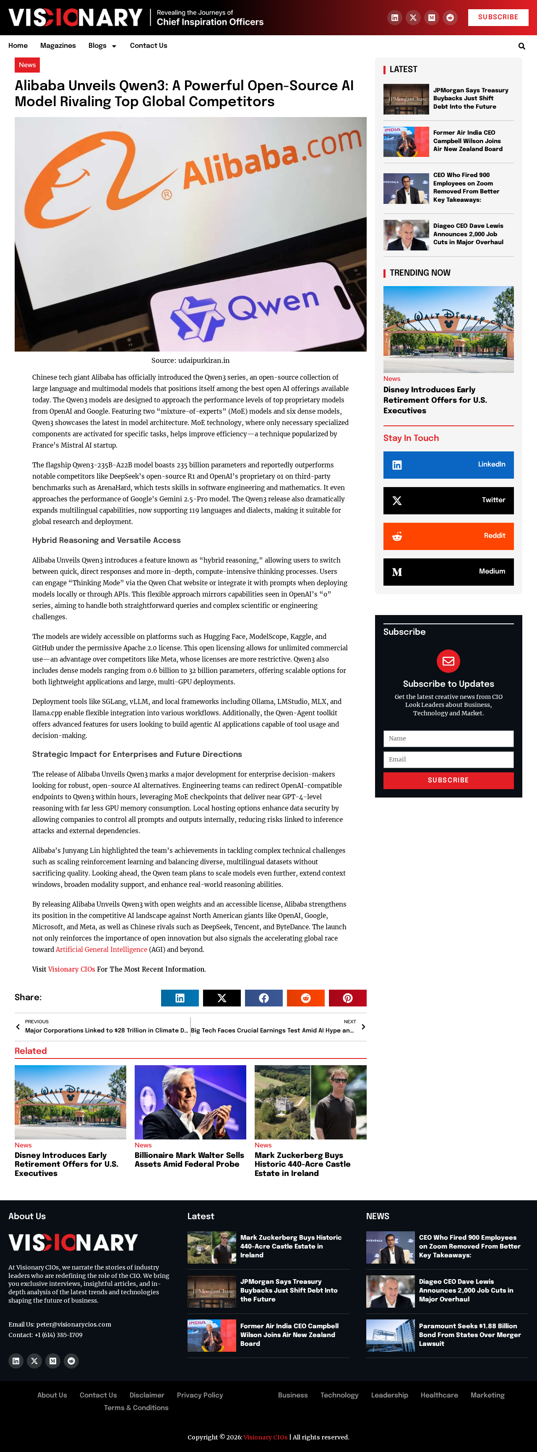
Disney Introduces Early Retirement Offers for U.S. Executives (66, 1165)
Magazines (58, 46)
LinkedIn (492, 464)
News (27, 64)
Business (293, 1395)
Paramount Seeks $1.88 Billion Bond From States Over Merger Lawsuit (470, 1335)
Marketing (488, 1395)
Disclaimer (147, 1395)
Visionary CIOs (71, 969)
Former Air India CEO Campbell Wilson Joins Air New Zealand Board (468, 141)
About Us (52, 1395)
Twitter (494, 500)
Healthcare (439, 1395)
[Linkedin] (394, 17)
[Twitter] (397, 500)
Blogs (98, 46)
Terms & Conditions (136, 1408)
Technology (340, 1395)
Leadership (389, 1395)
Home (18, 46)
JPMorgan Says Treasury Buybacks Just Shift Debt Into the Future (470, 99)
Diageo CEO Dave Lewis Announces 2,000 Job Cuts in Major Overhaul (469, 234)
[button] (522, 46)
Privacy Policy (200, 1395)
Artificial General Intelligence (101, 950)
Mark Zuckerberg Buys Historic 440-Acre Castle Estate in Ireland (303, 1165)
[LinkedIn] (397, 465)
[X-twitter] (413, 17)
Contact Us (148, 46)
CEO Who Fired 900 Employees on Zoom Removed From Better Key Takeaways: (470, 1247)
